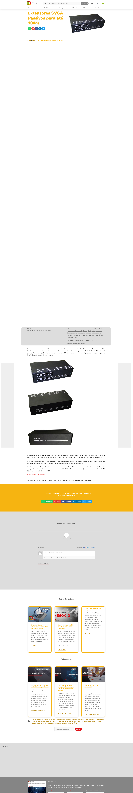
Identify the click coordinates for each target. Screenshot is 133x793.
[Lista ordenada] (53, 558)
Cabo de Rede (98, 329)
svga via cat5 (96, 335)
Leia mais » (35, 646)
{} (63, 557)
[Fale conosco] (103, 3)
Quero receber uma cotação (36, 475)
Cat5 (89, 331)
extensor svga (96, 333)
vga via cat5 (69, 723)
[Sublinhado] (49, 558)
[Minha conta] (92, 3)
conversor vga (72, 333)
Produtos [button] (46, 8)
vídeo (75, 337)
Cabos (85, 331)
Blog (33, 40)
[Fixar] (51, 558)
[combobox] (61, 3)
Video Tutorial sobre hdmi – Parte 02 (93, 609)
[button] (29, 28)
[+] (66, 557)
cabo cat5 (90, 329)
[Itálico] (47, 558)
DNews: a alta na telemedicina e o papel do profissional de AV (39, 626)
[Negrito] (45, 558)
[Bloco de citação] (58, 558)
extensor (88, 333)
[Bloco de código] (60, 558)
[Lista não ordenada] (55, 558)
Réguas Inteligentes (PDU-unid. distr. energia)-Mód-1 (39, 686)
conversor (99, 331)
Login (93, 547)
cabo (84, 329)
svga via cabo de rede (84, 335)
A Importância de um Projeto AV (91, 686)
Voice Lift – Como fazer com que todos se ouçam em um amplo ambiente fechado (66, 687)
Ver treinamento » (38, 710)
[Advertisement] (6, 407)
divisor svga (81, 333)
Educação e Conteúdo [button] (79, 8)
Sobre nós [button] (31, 8)
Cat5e (93, 331)
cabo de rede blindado (75, 331)
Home (29, 40)
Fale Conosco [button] (99, 8)
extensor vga (72, 335)
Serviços (61, 8)
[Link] (62, 558)
